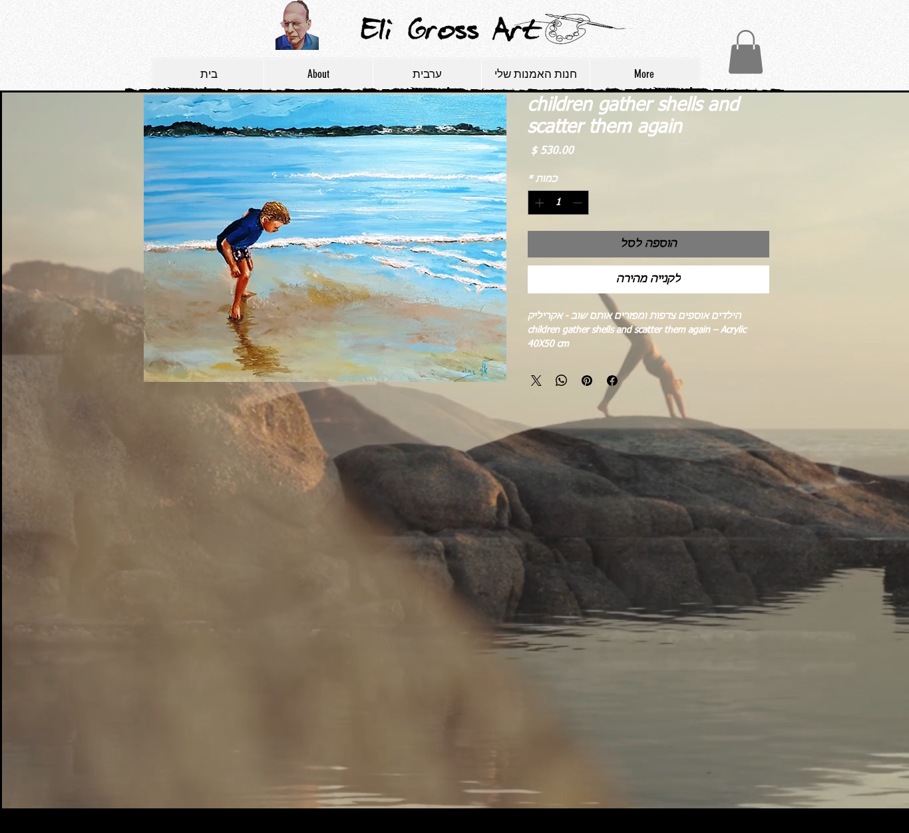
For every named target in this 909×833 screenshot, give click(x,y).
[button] (745, 52)
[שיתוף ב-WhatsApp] (562, 381)
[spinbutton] (558, 202)
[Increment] (538, 202)
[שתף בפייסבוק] (612, 381)
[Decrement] (578, 202)
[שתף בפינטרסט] (587, 381)
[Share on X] (536, 381)
